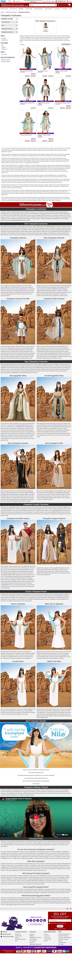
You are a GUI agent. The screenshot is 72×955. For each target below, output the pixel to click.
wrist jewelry (59, 597)
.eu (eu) (46, 941)
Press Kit (32, 942)
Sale (2, 45)
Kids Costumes (13, 8)
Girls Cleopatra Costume (43, 70)
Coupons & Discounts (64, 934)
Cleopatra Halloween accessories (58, 903)
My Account (7, 934)
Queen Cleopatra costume (15, 581)
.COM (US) (18, 1)
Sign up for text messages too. (58, 923)
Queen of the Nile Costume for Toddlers (44, 103)
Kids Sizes (3, 38)
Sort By (65, 44)
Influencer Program (63, 939)
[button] (63, 5)
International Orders (20, 939)
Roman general (15, 867)
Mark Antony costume (7, 583)
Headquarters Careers (35, 937)
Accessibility (33, 941)
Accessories (57, 8)
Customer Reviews (63, 935)
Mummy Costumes (5, 61)
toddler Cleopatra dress (16, 349)
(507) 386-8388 (49, 1)
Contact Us (61, 1)
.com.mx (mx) (47, 939)
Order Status (18, 935)
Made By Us (4, 49)
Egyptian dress (23, 289)
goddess (27, 212)
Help (70, 1)
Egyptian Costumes (5, 59)
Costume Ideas (28, 8)
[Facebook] (27, 920)
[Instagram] (37, 920)
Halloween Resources (35, 944)
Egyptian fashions (18, 220)
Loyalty (60, 941)
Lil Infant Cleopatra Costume (26, 135)
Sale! (70, 8)
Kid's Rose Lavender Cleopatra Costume (61, 71)
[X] (30, 920)
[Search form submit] (55, 5)
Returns (17, 937)
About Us (32, 934)
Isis (70, 508)
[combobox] (41, 5)
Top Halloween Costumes (62, 943)
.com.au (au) (47, 937)
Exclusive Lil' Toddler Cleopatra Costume (44, 135)
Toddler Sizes (4, 40)
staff (32, 712)
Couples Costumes (38, 8)
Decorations (64, 8)
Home (5, 932)
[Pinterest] (34, 920)
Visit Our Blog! (37, 924)
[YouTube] (41, 920)
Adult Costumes (4, 8)
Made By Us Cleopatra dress (25, 426)
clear (17, 19)
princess (11, 226)
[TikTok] (44, 920)
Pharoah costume (48, 573)
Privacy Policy (33, 939)
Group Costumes (48, 8)
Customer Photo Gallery (64, 937)
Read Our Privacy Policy (60, 928)
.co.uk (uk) (46, 935)
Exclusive (21, 8)
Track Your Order (8, 936)
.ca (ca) (46, 934)
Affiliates (32, 935)
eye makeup (15, 790)
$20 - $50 (4, 54)
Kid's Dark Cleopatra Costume (26, 70)
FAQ (16, 941)
